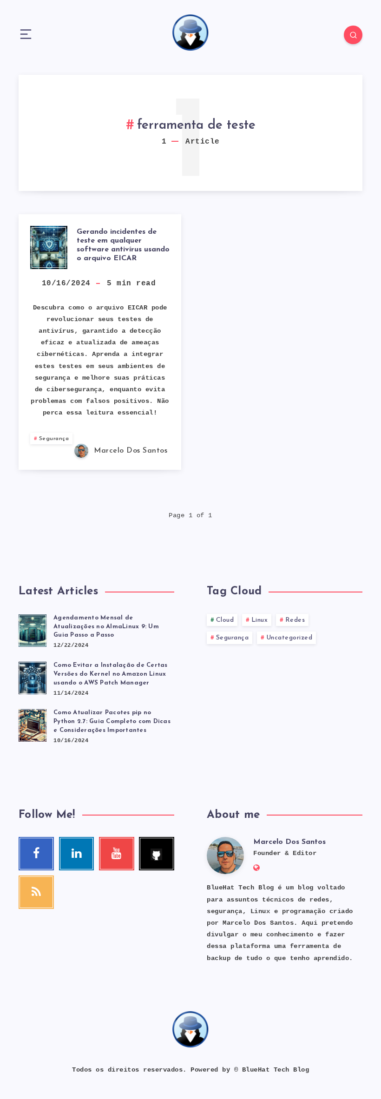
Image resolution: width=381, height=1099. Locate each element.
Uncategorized (289, 637)
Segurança (54, 438)
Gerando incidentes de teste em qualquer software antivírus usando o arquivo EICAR (123, 245)
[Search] (353, 35)
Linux (259, 620)
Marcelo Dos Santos (289, 842)
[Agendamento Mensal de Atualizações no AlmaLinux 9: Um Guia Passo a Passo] (32, 629)
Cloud (225, 620)
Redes (295, 620)
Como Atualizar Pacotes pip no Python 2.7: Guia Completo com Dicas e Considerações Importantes (112, 721)
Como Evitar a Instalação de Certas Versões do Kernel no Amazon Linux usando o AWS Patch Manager (110, 674)
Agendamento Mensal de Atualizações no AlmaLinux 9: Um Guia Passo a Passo (106, 626)
